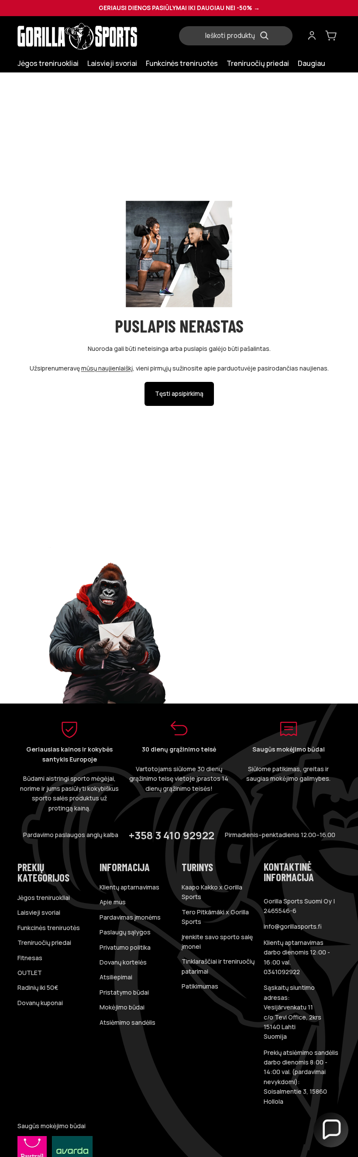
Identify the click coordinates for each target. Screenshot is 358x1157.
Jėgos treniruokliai (43, 897)
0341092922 (282, 972)
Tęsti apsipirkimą (179, 393)
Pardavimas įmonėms (130, 917)
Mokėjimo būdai (122, 1007)
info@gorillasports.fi (293, 926)
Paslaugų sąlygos (125, 932)
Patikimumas (200, 986)
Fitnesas (29, 958)
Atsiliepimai (116, 977)
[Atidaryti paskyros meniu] (311, 35)
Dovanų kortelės (123, 962)
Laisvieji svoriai (38, 912)
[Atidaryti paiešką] (239, 35)
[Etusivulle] (95, 35)
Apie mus (113, 902)
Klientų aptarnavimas (129, 887)
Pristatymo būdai (124, 992)
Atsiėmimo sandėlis (127, 1022)
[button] (330, 1129)
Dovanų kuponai (40, 1003)
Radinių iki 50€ (37, 987)
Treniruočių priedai (44, 942)
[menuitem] (311, 63)
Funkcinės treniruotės (48, 928)
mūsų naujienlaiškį (107, 368)
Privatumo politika (125, 947)
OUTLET (29, 972)
